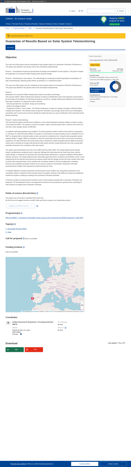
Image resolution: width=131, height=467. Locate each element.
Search (68, 24)
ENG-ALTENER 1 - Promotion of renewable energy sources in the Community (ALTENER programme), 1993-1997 (44, 218)
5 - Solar (8, 232)
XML (16, 349)
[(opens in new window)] (21, 9)
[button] (81, 11)
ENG (30, 28)
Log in (73, 11)
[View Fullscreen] (81, 298)
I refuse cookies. (113, 464)
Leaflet (23, 311)
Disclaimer (81, 311)
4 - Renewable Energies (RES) (16, 229)
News (55, 24)
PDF (35, 349)
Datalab (61, 24)
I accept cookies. (84, 464)
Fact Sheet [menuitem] (10, 47)
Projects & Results (31, 24)
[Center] (81, 305)
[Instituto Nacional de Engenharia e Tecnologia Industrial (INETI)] (32, 298)
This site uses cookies (18, 464)
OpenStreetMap (34, 311)
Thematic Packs (17, 24)
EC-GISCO (50, 311)
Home (8, 24)
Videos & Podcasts (45, 24)
